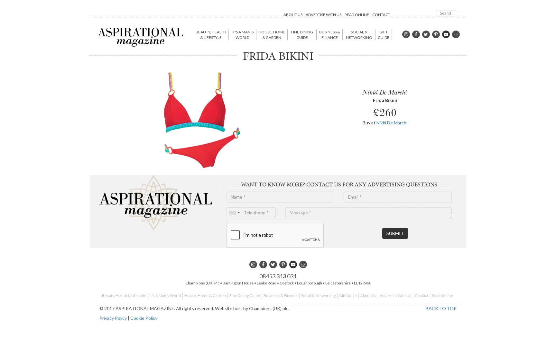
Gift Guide (383, 35)
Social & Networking (359, 35)
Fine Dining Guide (302, 35)
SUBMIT (395, 233)
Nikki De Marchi (391, 122)
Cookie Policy (143, 318)
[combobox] (234, 213)
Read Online (442, 295)
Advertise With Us (395, 295)
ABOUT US (292, 14)
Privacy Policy (113, 318)
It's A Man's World (243, 35)
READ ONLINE (357, 14)
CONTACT (381, 14)
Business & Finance (329, 35)
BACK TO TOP (441, 308)
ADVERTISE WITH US (323, 14)
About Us (368, 295)
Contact (421, 295)
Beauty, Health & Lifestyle (211, 35)
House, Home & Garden (271, 35)
